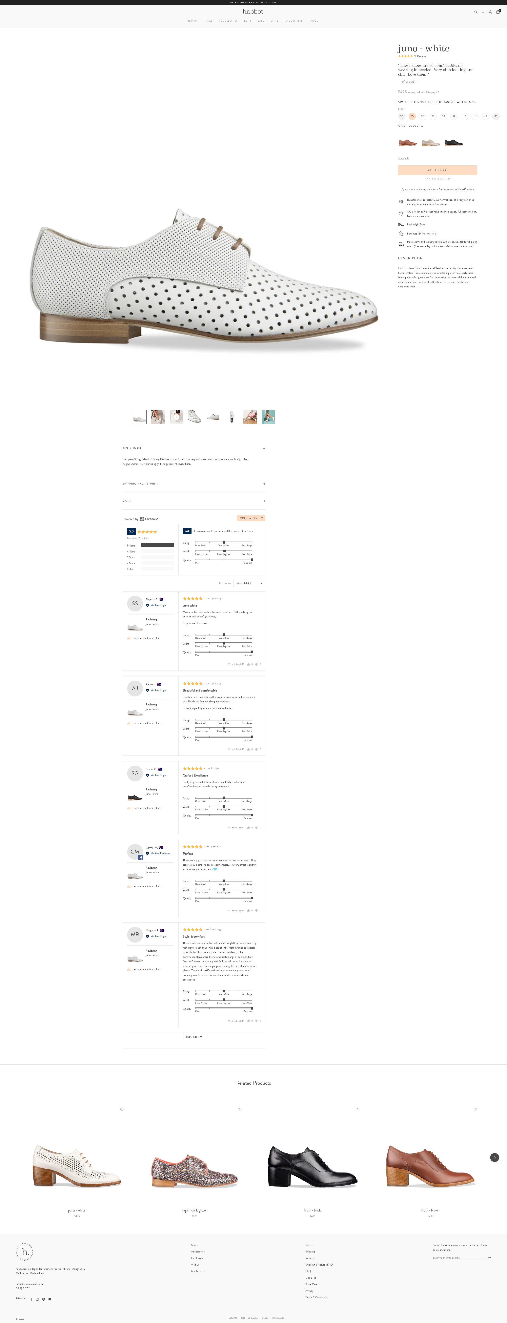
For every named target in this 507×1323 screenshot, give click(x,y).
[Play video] (176, 417)
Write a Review (251, 518)
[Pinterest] (43, 1299)
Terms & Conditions (316, 1297)
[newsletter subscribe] (489, 1258)
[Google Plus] (49, 1299)
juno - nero (152, 794)
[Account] (490, 12)
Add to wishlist (438, 179)
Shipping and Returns (140, 484)
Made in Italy (294, 21)
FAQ (308, 1271)
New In (192, 21)
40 (464, 116)
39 (454, 116)
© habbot (20, 1318)
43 (496, 116)
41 (475, 116)
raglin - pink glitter (194, 1210)
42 (485, 116)
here (187, 464)
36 (422, 116)
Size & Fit (310, 1278)
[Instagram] (37, 1299)
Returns (309, 1258)
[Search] (476, 12)
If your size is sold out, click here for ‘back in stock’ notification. (438, 189)
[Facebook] (31, 1299)
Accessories (228, 21)
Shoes (208, 21)
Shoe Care (311, 1284)
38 (443, 116)
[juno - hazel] (408, 132)
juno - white (152, 624)
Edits (248, 21)
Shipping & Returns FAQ (319, 1265)
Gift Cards (197, 1258)
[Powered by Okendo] (140, 519)
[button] (412, 56)
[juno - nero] (454, 132)
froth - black (312, 1210)
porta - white (77, 1210)
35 (412, 116)
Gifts (274, 21)
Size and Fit (132, 448)
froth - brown (430, 1210)
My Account (198, 1271)
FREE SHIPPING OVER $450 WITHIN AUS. (253, 2)
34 (401, 116)
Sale (261, 21)
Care (127, 501)
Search (309, 1245)
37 (433, 116)
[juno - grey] (431, 132)
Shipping (310, 1251)
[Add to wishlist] (122, 1109)
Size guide (403, 158)
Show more (192, 1037)
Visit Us (195, 1265)
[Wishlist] (483, 12)
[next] (494, 1157)
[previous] (12, 1157)
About (315, 21)
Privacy (309, 1291)
